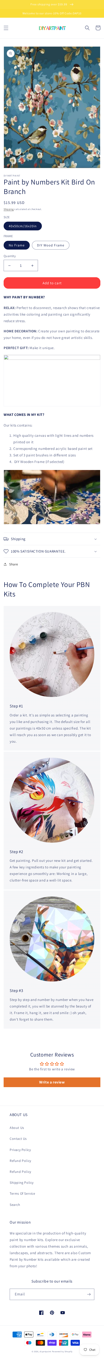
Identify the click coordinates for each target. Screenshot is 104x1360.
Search (15, 1204)
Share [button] (13, 564)
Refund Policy (20, 1161)
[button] (6, 28)
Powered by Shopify (62, 1351)
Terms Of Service (22, 1193)
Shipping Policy (22, 1182)
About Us (17, 1127)
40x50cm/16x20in (23, 226)
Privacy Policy (20, 1150)
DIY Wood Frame (50, 245)
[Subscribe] (88, 1294)
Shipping (9, 209)
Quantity (10, 256)
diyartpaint (45, 1351)
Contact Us (18, 1138)
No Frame (17, 245)
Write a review (52, 1082)
